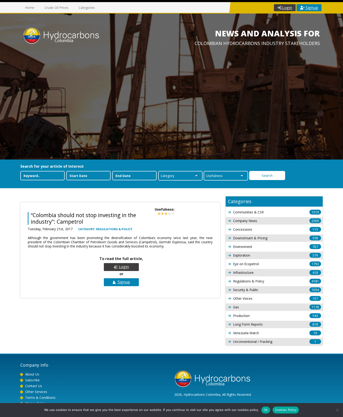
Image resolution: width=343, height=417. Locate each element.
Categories (87, 7)
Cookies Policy (286, 410)
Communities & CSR (276, 212)
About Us (32, 374)
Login (286, 7)
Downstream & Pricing (275, 238)
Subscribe (32, 380)
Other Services (36, 391)
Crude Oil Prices (56, 7)
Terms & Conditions (40, 397)
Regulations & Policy (276, 281)
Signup (311, 7)
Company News (276, 221)
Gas (276, 307)
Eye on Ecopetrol (276, 264)
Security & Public (276, 290)
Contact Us (33, 386)
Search (267, 175)
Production (275, 315)
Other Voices (275, 298)
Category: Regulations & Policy (105, 229)
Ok (266, 410)
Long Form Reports (275, 324)
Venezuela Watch (275, 333)
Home (29, 7)
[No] (337, 410)
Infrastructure (275, 272)
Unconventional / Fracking (274, 341)
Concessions (275, 229)
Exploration (275, 255)
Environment (275, 246)
